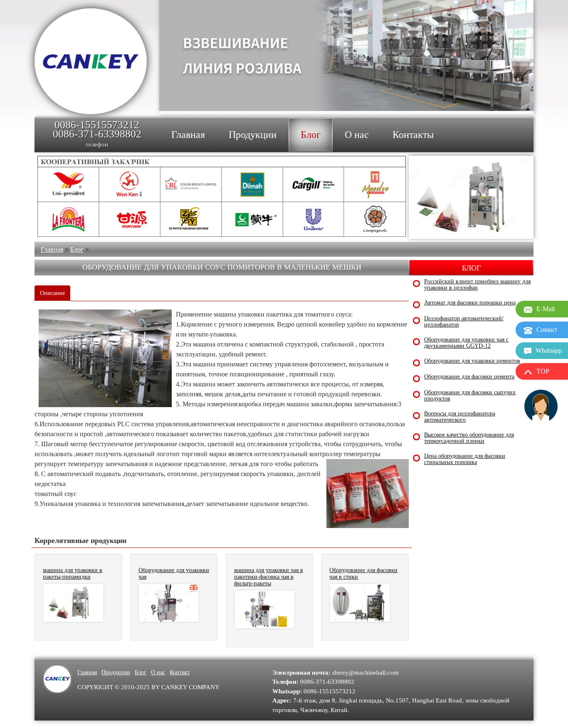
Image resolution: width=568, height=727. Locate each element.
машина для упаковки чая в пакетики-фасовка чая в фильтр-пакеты (268, 577)
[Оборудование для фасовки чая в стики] (359, 602)
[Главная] (91, 61)
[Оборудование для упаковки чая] (169, 602)
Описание (52, 293)
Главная (52, 249)
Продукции (115, 672)
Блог (77, 249)
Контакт (180, 672)
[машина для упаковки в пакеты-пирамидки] (73, 602)
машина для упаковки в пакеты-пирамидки (72, 573)
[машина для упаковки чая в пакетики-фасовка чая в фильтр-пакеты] (264, 609)
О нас (158, 672)
